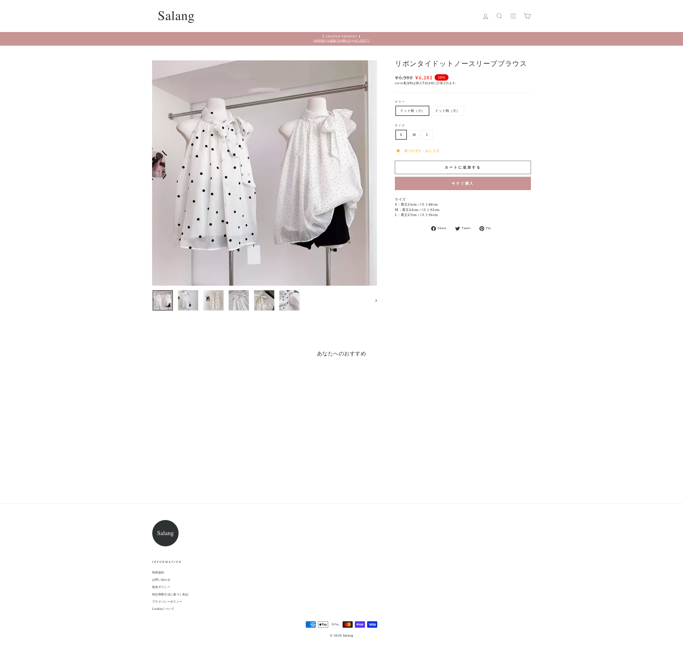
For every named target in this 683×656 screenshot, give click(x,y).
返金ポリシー (161, 587)
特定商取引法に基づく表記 (170, 594)
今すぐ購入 (463, 183)
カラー (400, 101)
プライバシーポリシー (167, 601)
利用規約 (158, 572)
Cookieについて (163, 609)
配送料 (408, 83)
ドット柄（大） (447, 111)
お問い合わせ (161, 580)
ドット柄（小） (412, 111)
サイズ (400, 125)
